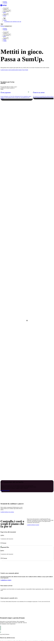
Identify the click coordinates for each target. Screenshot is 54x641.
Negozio (2, 26)
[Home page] (27, 5)
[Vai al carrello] (4, 18)
